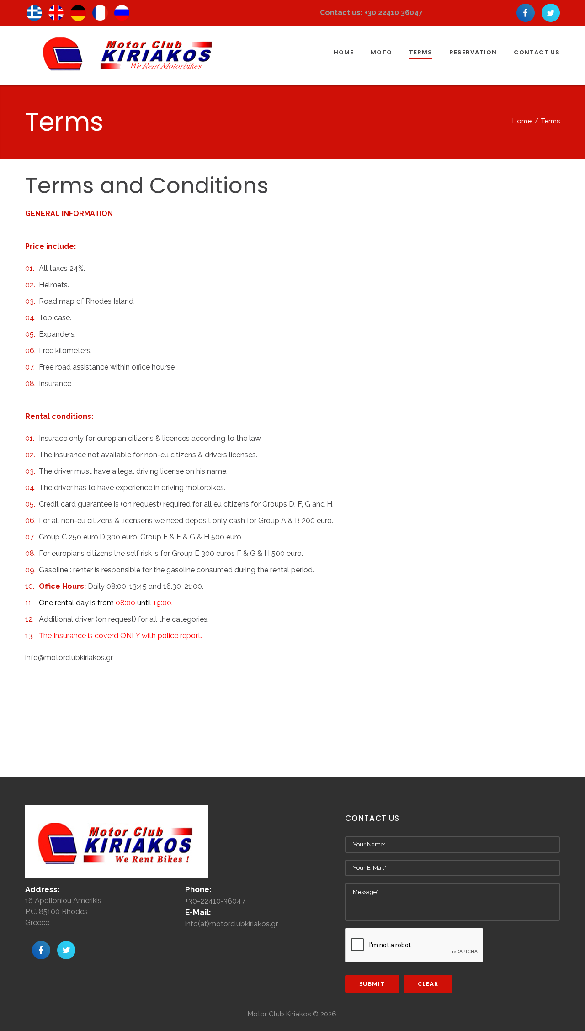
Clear (428, 983)
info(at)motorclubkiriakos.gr (231, 924)
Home (522, 121)
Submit (372, 983)
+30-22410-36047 (215, 901)
